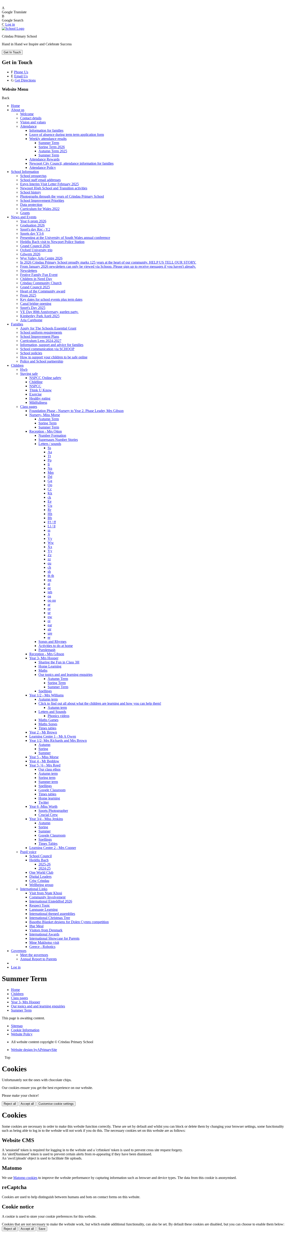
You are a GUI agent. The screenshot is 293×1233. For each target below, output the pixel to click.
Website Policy (22, 1034)
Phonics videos (58, 716)
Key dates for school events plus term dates (51, 299)
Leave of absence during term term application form (66, 134)
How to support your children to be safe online (53, 357)
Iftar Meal (36, 926)
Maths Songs (47, 724)
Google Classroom (51, 790)
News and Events (23, 217)
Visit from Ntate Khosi (45, 893)
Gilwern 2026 (30, 254)
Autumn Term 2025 (52, 151)
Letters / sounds (49, 444)
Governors (18, 951)
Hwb (23, 369)
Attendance (28, 126)
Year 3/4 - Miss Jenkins (46, 819)
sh (49, 571)
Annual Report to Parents (38, 959)
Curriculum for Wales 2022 (40, 209)
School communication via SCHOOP (47, 349)
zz (49, 559)
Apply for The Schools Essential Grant (48, 328)
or (49, 609)
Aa (50, 452)
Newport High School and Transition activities (53, 188)
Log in (10, 24)
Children (17, 365)
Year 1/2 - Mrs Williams (46, 695)
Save (41, 1228)
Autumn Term (48, 419)
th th (51, 576)
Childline (36, 382)
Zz (50, 555)
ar (49, 604)
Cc (50, 489)
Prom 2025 (28, 295)
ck (49, 497)
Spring (43, 749)
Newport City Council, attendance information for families (71, 163)
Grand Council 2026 (35, 246)
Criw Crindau (39, 881)
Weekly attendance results (48, 139)
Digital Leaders (40, 876)
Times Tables (47, 844)
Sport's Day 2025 (32, 308)
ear (50, 625)
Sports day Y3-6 (32, 233)
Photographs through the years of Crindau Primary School (62, 196)
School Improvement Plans (39, 336)
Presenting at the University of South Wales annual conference (65, 238)
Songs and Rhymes (52, 642)
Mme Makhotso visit (44, 942)
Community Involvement (47, 897)
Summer (44, 753)
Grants (25, 213)
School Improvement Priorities (42, 200)
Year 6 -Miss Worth (43, 806)
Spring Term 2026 (51, 147)
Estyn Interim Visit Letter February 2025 (49, 184)
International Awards (44, 934)
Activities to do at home (55, 646)
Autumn (44, 745)
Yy (50, 551)
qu (49, 563)
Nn (50, 468)
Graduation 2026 (32, 225)
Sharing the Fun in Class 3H (58, 662)
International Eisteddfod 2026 (50, 901)
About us (17, 110)
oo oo (52, 600)
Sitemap (17, 1026)
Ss (49, 448)
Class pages (28, 407)
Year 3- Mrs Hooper (43, 658)
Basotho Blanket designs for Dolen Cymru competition (69, 922)
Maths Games (48, 720)
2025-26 (44, 864)
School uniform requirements (41, 332)
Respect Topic (39, 905)
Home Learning (49, 666)
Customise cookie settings (56, 1103)
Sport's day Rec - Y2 (35, 229)
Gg (50, 481)
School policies (31, 353)
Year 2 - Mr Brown (43, 732)
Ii (49, 464)
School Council (40, 856)
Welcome (27, 114)
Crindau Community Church (41, 283)
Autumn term (48, 699)
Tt (49, 456)
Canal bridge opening (35, 304)
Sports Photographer (53, 811)
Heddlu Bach (39, 860)
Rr (49, 510)
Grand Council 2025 (35, 287)
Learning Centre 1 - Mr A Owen (52, 736)
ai (49, 584)
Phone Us (21, 72)
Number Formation (52, 435)
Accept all (27, 1103)
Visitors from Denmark (45, 930)
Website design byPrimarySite (34, 1050)
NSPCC (35, 386)
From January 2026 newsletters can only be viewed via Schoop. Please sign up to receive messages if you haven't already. (108, 266)
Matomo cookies (25, 1178)
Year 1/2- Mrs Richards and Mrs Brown (58, 740)
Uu (50, 505)
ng (49, 580)
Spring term (46, 778)
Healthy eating (39, 398)
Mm (51, 473)
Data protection (31, 205)
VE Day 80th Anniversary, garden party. (49, 312)
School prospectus (33, 176)
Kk (50, 493)
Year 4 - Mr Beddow (44, 761)
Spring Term (47, 423)
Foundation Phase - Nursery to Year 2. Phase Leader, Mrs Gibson (76, 411)
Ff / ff (52, 522)
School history (30, 192)
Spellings (45, 691)
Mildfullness (38, 402)
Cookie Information (25, 1030)
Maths (42, 670)
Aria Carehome (31, 320)
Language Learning (43, 909)
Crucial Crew (48, 815)
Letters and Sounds (52, 712)
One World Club (41, 872)
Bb (50, 518)
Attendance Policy (42, 167)
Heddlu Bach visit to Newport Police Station (52, 242)
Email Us (21, 76)
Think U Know (40, 390)
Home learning (49, 798)
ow (50, 617)
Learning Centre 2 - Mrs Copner (52, 848)
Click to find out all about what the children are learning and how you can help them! (99, 703)
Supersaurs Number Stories (58, 440)
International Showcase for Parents (54, 938)
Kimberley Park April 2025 (40, 316)
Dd (50, 477)
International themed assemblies (52, 914)
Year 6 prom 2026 (33, 221)
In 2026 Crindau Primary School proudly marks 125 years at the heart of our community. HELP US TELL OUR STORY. (108, 262)
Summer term (48, 782)
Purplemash (46, 650)
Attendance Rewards (44, 159)
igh (50, 592)
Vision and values (33, 122)
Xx (50, 547)
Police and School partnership (41, 361)
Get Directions (25, 80)
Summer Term (48, 143)
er (49, 637)
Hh (50, 514)
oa (49, 596)
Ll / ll (51, 526)
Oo (50, 485)
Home (15, 106)
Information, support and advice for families (51, 345)
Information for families (46, 130)
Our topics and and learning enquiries (65, 675)
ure (50, 633)
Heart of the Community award (42, 291)
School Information (25, 172)
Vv (50, 538)
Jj (49, 534)
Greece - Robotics (42, 947)
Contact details (30, 118)
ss (49, 530)
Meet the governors (34, 955)
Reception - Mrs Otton (45, 431)
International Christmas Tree (49, 918)
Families (17, 324)
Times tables (47, 728)
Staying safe (29, 374)
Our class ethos (49, 769)
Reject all (10, 1103)
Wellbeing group (41, 885)
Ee (50, 501)
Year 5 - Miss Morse (44, 757)
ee (49, 588)
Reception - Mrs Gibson (46, 654)
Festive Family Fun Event (38, 275)
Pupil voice (28, 852)
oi (49, 621)
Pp (50, 460)
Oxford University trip (36, 250)
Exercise (35, 394)
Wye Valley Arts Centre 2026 (41, 258)
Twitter (43, 802)
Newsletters (28, 271)
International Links (33, 889)
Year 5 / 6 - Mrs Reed (44, 765)
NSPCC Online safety (45, 378)
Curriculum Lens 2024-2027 (40, 341)
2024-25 (44, 868)
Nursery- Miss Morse (44, 415)
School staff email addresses (40, 180)
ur (49, 613)
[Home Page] (13, 28)
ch (49, 567)
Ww (51, 543)
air (49, 629)
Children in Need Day (36, 279)
